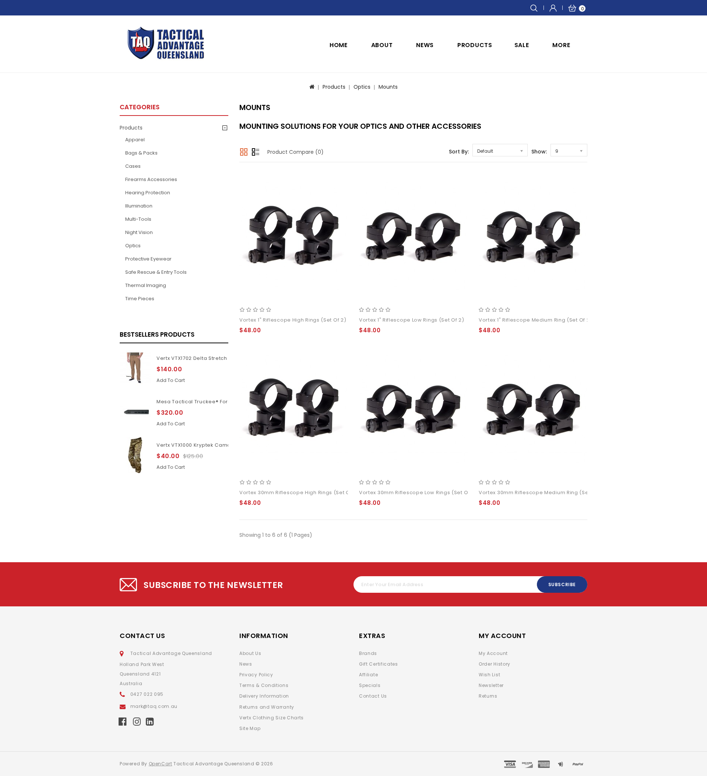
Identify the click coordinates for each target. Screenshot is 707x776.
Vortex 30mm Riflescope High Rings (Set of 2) (299, 492)
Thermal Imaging (145, 285)
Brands (368, 653)
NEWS (425, 45)
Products (474, 45)
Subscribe (562, 584)
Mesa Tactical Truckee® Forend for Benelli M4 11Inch (224, 401)
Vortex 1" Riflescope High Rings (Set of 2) (292, 319)
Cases (133, 166)
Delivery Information (264, 696)
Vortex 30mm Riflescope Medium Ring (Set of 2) (542, 492)
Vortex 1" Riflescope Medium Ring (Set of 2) (535, 319)
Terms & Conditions (264, 685)
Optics (362, 87)
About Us (250, 653)
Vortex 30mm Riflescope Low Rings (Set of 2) (418, 492)
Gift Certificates (378, 664)
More (561, 45)
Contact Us (373, 696)
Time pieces (139, 298)
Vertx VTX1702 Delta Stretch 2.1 (195, 358)
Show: (539, 151)
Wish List (489, 675)
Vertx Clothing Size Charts (271, 718)
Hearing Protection (147, 192)
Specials (370, 685)
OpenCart (160, 764)
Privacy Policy (256, 675)
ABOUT (382, 45)
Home (339, 45)
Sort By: (459, 151)
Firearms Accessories (151, 179)
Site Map (250, 728)
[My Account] (553, 8)
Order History (494, 664)
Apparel (135, 139)
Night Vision (139, 232)
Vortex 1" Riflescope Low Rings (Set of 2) (411, 319)
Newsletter (491, 685)
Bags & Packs (141, 152)
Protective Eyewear (148, 258)
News (245, 664)
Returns (488, 696)
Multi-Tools (138, 219)
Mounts (388, 87)
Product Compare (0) (295, 152)
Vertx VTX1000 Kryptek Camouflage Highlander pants (225, 445)
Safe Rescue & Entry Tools (156, 272)
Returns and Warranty (266, 707)
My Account (493, 653)
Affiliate (368, 675)
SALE (521, 45)
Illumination (138, 205)
